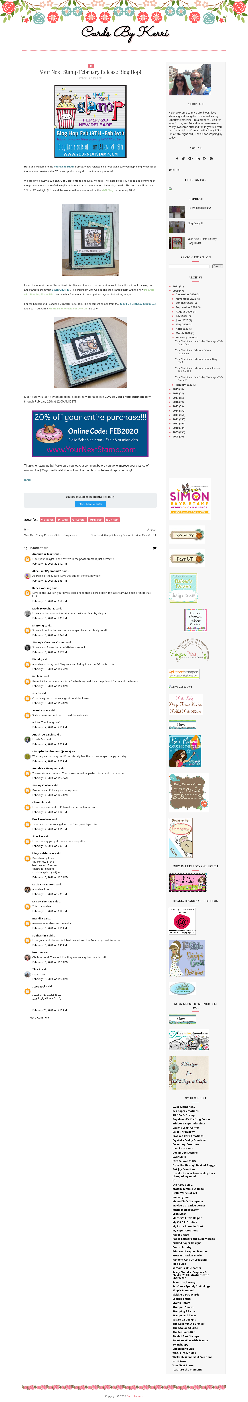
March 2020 (183, 333)
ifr (174, 1180)
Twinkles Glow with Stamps (190, 1340)
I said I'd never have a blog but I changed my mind (193, 1175)
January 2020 (184, 384)
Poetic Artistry (182, 1247)
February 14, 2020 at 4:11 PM (49, 829)
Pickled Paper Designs (186, 1243)
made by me (180, 1197)
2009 (176, 432)
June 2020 (182, 320)
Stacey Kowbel (41, 785)
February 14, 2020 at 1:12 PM (49, 812)
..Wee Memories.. (183, 1106)
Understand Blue (183, 1348)
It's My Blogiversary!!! (200, 207)
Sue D (36, 693)
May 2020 (182, 324)
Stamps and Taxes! (184, 1315)
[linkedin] (198, 158)
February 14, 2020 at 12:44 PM (50, 795)
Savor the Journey (184, 1282)
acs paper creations (185, 1111)
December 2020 (186, 294)
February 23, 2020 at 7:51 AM (49, 1010)
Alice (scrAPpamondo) (46, 571)
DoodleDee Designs (185, 1152)
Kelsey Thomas (42, 901)
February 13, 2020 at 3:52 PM (49, 601)
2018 (176, 393)
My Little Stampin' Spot (187, 1226)
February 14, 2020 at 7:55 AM (49, 727)
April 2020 (182, 328)
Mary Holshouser (43, 853)
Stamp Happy (181, 1303)
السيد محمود (39, 986)
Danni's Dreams (182, 1148)
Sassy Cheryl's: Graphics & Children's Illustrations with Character (190, 1275)
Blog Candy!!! (195, 223)
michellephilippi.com (185, 1209)
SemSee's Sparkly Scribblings (191, 1286)
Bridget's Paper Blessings (189, 1123)
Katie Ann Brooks (43, 884)
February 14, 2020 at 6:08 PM (49, 846)
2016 (176, 402)
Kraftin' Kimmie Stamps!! (188, 1189)
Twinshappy (180, 1344)
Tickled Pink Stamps (185, 1336)
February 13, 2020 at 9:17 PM (49, 652)
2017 (176, 397)
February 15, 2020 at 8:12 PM (49, 911)
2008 (176, 436)
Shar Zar (37, 836)
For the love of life (184, 1161)
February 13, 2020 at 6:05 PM (49, 618)
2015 (176, 406)
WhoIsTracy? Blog (184, 1353)
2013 (176, 415)
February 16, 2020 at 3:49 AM (49, 945)
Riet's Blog (179, 1263)
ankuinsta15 (40, 710)
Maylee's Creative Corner (188, 1205)
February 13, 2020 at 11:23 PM (50, 686)
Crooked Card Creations (188, 1136)
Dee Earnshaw (41, 819)
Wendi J (37, 659)
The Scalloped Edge (185, 1328)
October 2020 (185, 303)
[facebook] (177, 158)
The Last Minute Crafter (188, 1323)
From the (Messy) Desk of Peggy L (194, 1165)
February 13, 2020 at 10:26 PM (50, 669)
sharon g (38, 625)
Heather (37, 952)
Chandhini (38, 802)
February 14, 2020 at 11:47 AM (50, 778)
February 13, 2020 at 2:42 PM (49, 563)
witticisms (179, 1361)
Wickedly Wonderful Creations (192, 1357)
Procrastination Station (187, 1255)
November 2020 (186, 298)
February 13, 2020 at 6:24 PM (49, 635)
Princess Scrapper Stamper (190, 1251)
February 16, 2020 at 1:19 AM (49, 928)
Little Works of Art (184, 1193)
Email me (174, 169)
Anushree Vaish (42, 734)
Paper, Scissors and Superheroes (193, 1238)
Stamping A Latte (184, 1311)
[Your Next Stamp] (170, 188)
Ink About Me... (182, 1184)
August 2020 (184, 311)
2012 (176, 419)
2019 (176, 389)
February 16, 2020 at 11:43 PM (50, 979)
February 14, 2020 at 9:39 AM (49, 744)
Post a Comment (39, 1017)
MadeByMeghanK (43, 608)
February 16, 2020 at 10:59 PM (50, 962)
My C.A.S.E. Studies (184, 1222)
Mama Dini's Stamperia (187, 1201)
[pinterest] (211, 158)
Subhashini (39, 935)
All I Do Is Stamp (183, 1115)
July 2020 (182, 316)
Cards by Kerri (124, 33)
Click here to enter (90, 504)
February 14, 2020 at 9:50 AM (49, 761)
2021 (176, 286)
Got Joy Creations (183, 1169)
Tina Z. (36, 969)
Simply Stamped (183, 1290)
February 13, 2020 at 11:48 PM (50, 703)
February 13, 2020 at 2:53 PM (49, 580)
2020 (176, 290)
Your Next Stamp (183, 1365)
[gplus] (190, 158)
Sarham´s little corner (186, 1268)
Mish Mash (179, 1214)
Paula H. (37, 676)
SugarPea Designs (184, 1319)
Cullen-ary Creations (185, 1144)
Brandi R (37, 918)
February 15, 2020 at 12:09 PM (50, 877)
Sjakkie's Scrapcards (185, 1294)
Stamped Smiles (183, 1307)
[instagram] (204, 158)
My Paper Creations (185, 1230)
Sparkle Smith (181, 1298)
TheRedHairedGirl (183, 1332)
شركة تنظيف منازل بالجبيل (46, 994)
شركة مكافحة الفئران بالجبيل (48, 998)
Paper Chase (180, 1234)
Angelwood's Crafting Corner (191, 1119)
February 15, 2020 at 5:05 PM (49, 894)
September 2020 (187, 307)
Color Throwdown (183, 1131)
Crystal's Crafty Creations (189, 1140)
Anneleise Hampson (45, 768)
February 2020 (185, 337)
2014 (176, 410)
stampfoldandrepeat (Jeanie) (51, 751)
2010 (176, 427)
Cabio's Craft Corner (185, 1127)
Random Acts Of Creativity (190, 1259)
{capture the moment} (187, 1369)
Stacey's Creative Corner (48, 642)
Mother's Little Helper (187, 1218)
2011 (176, 423)
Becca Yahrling (41, 588)
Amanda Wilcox (42, 554)
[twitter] (183, 158)
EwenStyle (179, 1156)
